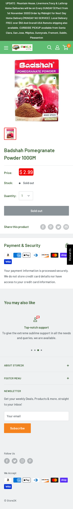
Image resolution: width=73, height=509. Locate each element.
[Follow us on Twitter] (14, 461)
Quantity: (10, 196)
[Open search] (49, 47)
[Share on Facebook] (43, 227)
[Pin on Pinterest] (51, 227)
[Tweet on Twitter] (58, 227)
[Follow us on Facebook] (7, 461)
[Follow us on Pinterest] (30, 461)
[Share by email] (66, 227)
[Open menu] (6, 48)
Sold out (36, 211)
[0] (65, 47)
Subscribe (17, 428)
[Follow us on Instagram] (22, 461)
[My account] (57, 47)
